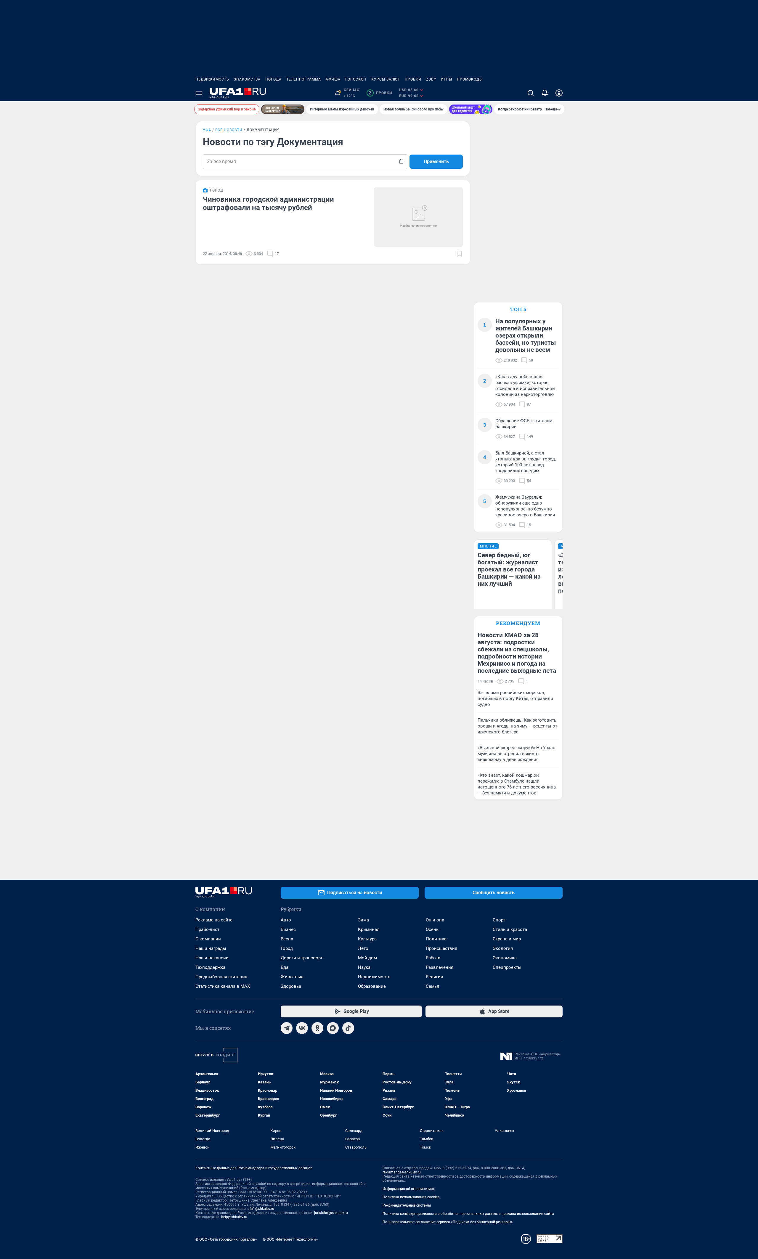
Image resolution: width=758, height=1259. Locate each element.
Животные (292, 976)
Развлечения (439, 967)
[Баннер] (283, 109)
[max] (333, 1028)
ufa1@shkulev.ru (261, 1209)
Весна (287, 939)
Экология (503, 948)
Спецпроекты (507, 967)
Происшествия (441, 948)
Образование (372, 986)
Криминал (369, 929)
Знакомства (247, 79)
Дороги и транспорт (301, 958)
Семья (432, 986)
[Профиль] (559, 93)
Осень (432, 929)
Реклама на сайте (213, 920)
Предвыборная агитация (221, 976)
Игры (446, 79)
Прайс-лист (207, 929)
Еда (284, 967)
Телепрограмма (303, 79)
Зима (363, 920)
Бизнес (288, 929)
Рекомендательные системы (407, 1205)
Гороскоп (356, 79)
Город (287, 948)
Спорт (499, 920)
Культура (367, 939)
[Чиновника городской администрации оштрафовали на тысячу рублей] (418, 217)
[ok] (317, 1028)
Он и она (435, 920)
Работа (433, 958)
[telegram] (287, 1028)
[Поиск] (530, 93)
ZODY (431, 79)
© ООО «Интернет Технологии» (290, 1239)
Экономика (505, 958)
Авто (286, 920)
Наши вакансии (212, 958)
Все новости (229, 130)
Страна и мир (507, 939)
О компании (208, 939)
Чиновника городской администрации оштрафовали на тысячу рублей (268, 203)
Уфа (207, 130)
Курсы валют (385, 79)
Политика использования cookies (411, 1197)
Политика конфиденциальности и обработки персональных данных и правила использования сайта (468, 1214)
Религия (434, 976)
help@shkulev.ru (234, 1217)
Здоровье (291, 986)
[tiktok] (348, 1028)
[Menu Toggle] (199, 93)
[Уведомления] (545, 93)
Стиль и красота (510, 929)
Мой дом (367, 958)
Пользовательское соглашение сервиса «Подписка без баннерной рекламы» (448, 1222)
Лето (363, 948)
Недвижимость (212, 79)
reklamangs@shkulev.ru (402, 1172)
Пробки (413, 79)
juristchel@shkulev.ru (331, 1213)
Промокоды (470, 79)
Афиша (333, 79)
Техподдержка (210, 967)
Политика (436, 939)
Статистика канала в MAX (222, 986)
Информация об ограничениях (409, 1189)
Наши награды (210, 948)
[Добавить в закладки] (459, 253)
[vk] (302, 1028)
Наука (364, 967)
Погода (273, 79)
